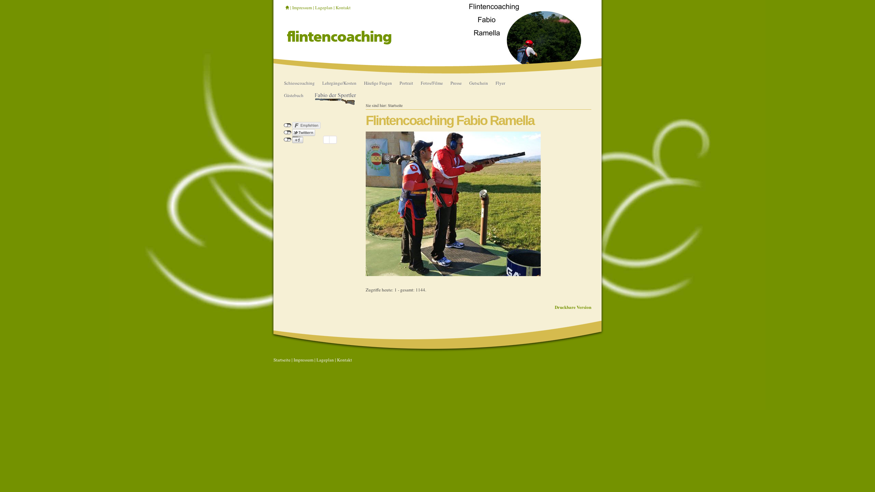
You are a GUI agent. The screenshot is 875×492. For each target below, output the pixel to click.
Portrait (406, 83)
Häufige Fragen (378, 83)
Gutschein (478, 83)
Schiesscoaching (299, 83)
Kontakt (343, 7)
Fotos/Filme (432, 83)
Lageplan (324, 7)
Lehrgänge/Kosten (339, 83)
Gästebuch (294, 95)
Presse (456, 83)
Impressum (302, 7)
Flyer (500, 83)
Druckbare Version (573, 307)
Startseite (395, 105)
